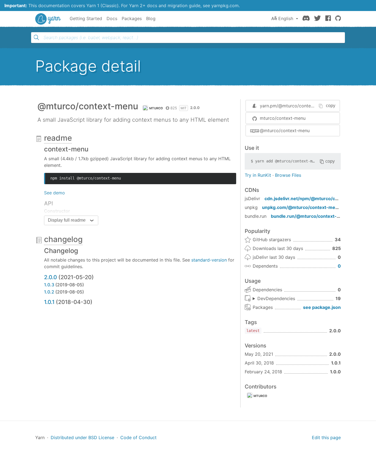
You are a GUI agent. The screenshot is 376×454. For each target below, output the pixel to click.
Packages (132, 18)
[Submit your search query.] (36, 37)
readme (58, 138)
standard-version (209, 260)
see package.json (322, 307)
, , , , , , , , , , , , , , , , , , (274, 299)
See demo (54, 192)
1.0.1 (49, 302)
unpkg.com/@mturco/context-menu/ (302, 207)
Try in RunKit (258, 175)
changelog (63, 239)
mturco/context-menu (283, 118)
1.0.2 (49, 292)
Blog (151, 18)
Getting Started (86, 18)
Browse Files (288, 175)
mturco (156, 108)
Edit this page (326, 437)
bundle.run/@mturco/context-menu (310, 216)
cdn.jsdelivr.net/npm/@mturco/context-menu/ (315, 198)
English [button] (286, 18)
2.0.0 (50, 277)
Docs (112, 18)
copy (330, 105)
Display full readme (67, 220)
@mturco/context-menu (285, 130)
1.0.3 (49, 284)
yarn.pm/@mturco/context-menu (294, 105)
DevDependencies (276, 298)
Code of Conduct (138, 437)
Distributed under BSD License (82, 437)
